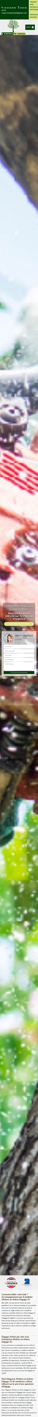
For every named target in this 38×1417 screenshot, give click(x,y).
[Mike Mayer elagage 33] (13, 27)
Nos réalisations (19, 624)
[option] (19, 708)
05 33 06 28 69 (10, 8)
